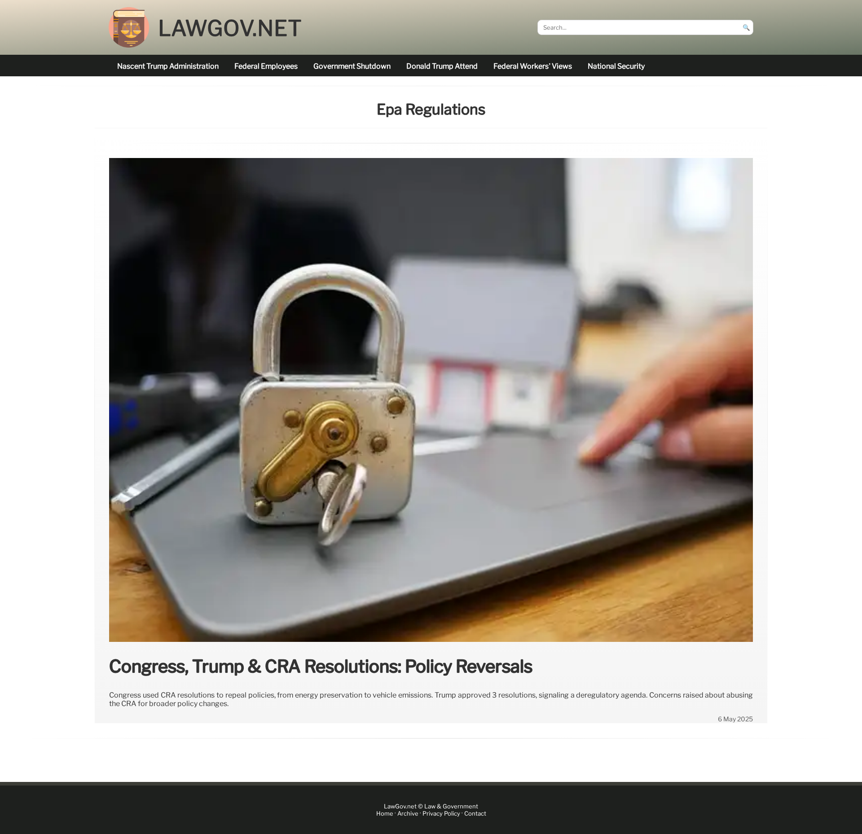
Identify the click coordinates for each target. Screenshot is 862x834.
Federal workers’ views (532, 66)
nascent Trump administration (168, 66)
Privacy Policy (441, 813)
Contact (475, 813)
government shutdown (352, 66)
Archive (407, 813)
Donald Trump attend (442, 66)
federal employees (266, 66)
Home (384, 813)
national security (616, 66)
